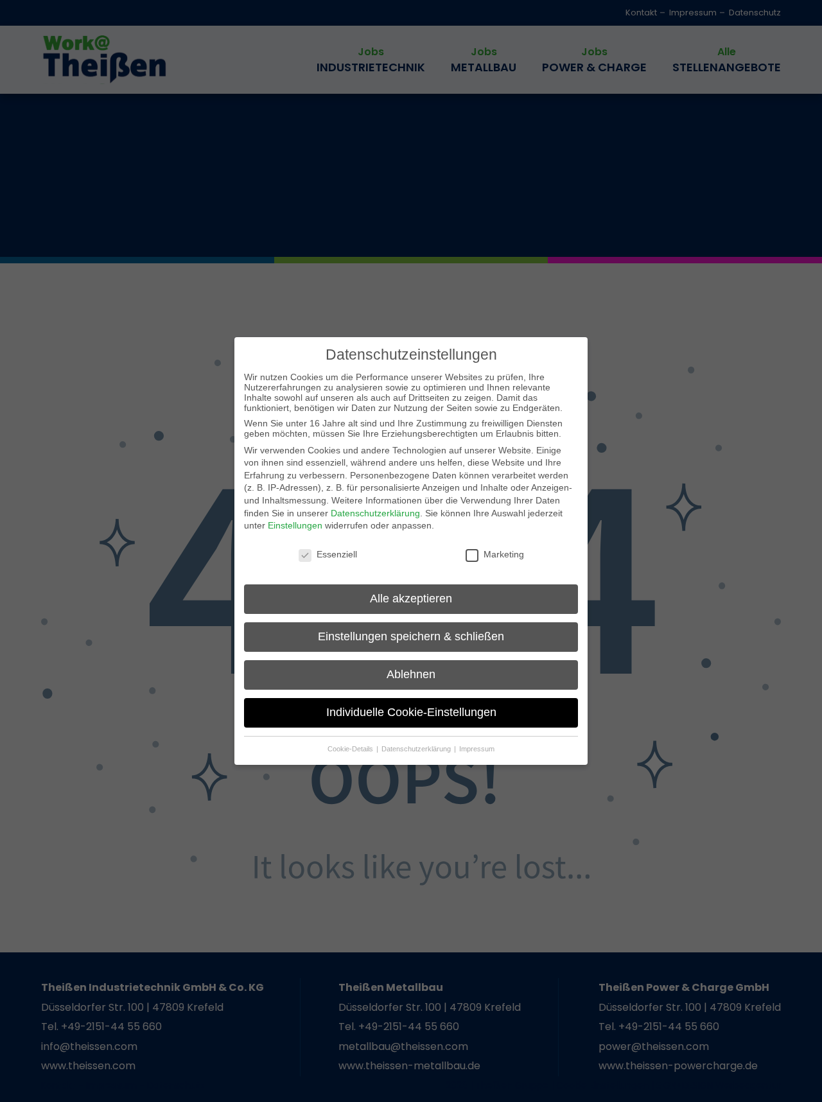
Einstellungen (295, 525)
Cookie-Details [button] (351, 749)
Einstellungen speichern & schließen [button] (411, 636)
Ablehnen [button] (411, 674)
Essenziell (337, 554)
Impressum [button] (476, 749)
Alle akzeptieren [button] (411, 598)
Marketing (504, 554)
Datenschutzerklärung (375, 513)
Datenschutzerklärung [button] (417, 749)
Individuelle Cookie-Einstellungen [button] (411, 712)
